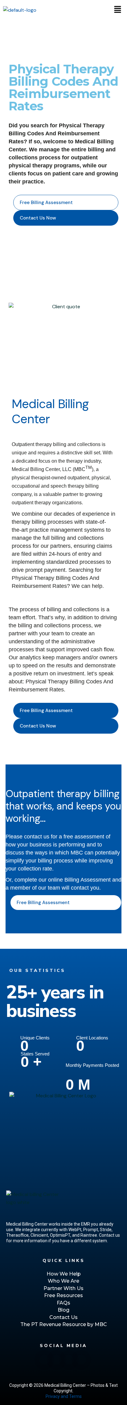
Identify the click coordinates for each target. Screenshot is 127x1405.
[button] (118, 10)
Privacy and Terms (64, 1396)
